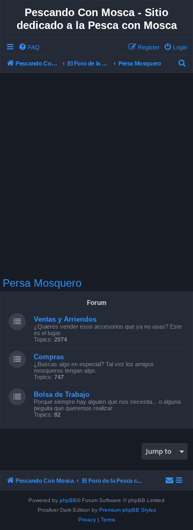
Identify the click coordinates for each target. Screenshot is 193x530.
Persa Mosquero (42, 283)
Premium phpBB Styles (127, 510)
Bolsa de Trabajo (62, 394)
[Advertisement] (96, 175)
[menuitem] (29, 47)
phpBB (68, 500)
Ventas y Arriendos (65, 319)
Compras (49, 357)
